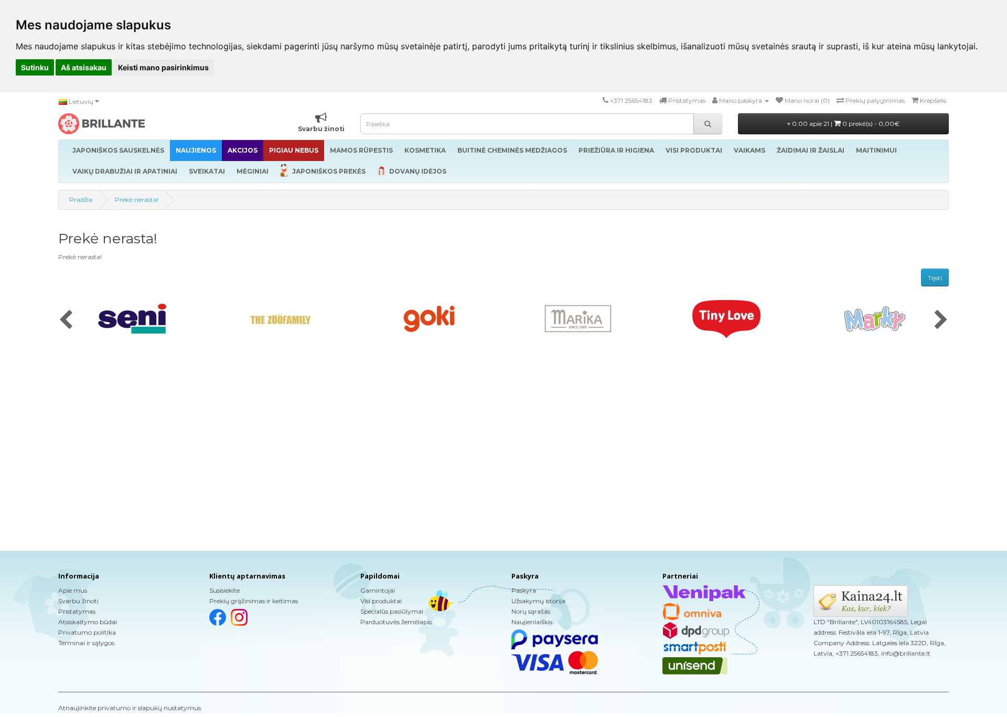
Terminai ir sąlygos (86, 643)
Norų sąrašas (530, 611)
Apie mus (72, 590)
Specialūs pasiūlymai (391, 611)
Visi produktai (381, 601)
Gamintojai (377, 590)
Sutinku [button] (35, 67)
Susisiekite (224, 590)
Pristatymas (76, 611)
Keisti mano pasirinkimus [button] (163, 67)
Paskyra (523, 590)
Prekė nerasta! (136, 200)
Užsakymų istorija (538, 601)
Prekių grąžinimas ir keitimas (253, 601)
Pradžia (80, 200)
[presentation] (65, 320)
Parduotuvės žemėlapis (396, 622)
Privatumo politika (87, 632)
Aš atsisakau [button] (83, 67)
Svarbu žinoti (78, 601)
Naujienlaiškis (531, 622)
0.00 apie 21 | (844, 123)
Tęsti (935, 278)
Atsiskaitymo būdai (87, 622)
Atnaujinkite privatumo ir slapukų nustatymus (129, 708)
